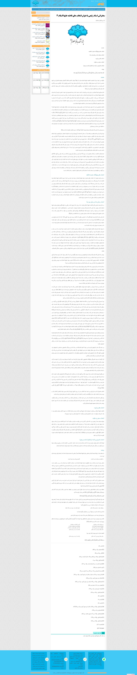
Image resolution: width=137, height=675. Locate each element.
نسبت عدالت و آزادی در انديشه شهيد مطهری (35, 36)
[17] (63, 338)
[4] (53, 112)
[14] (53, 310)
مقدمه (102, 48)
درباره (62, 668)
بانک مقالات (86, 9)
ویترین (47, 9)
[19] (80, 471)
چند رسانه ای (68, 9)
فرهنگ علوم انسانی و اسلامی (55, 9)
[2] (85, 88)
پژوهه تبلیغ (99, 628)
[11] (103, 251)
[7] (54, 186)
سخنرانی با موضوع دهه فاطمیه (43, 17)
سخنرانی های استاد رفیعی (44, 19)
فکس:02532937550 (59, 661)
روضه (103, 69)
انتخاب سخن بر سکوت (99, 62)
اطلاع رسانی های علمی (101, 9)
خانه (104, 1)
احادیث (62, 9)
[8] (79, 192)
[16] (80, 326)
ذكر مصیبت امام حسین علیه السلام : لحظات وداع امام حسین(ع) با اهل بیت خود (38, 660)
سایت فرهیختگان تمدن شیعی (77, 661)
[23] (86, 540)
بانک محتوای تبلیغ (92, 9)
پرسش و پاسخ (79, 9)
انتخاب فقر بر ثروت (100, 58)
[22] (88, 521)
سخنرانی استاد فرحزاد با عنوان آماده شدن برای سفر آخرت (38, 664)
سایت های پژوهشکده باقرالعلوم (43, 70)
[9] (69, 213)
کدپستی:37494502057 (58, 663)
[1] (74, 73)
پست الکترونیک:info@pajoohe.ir (58, 665)
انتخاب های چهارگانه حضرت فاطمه (96, 51)
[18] (83, 432)
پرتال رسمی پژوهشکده (78, 655)
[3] (94, 103)
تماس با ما (96, 1)
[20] (85, 492)
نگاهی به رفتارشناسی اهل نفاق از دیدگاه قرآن (35, 24)
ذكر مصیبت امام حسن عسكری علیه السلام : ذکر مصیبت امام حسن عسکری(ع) (38, 666)
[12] (74, 260)
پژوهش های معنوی (79, 668)
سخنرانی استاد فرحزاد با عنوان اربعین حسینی (35, 48)
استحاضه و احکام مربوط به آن (39, 65)
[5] (103, 123)
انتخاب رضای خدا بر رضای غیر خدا (97, 55)
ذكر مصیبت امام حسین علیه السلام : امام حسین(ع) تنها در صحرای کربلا (38, 655)
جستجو (92, 1)
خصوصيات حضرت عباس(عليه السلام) (37, 56)
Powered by (130, 674)
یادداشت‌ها (43, 9)
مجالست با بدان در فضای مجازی (38, 28)
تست (39, 9)
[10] (98, 220)
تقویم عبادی (74, 9)
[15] (56, 318)
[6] (62, 130)
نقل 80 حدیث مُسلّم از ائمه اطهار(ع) (37, 32)
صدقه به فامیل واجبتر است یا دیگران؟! (38, 668)
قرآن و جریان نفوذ (41, 41)
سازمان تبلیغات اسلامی (78, 653)
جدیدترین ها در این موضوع (44, 22)
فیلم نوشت (80, 666)
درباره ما (101, 1)
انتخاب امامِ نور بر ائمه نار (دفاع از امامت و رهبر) (93, 65)
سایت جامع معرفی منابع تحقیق (76, 656)
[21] (81, 496)
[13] (98, 272)
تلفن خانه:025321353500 (58, 660)
